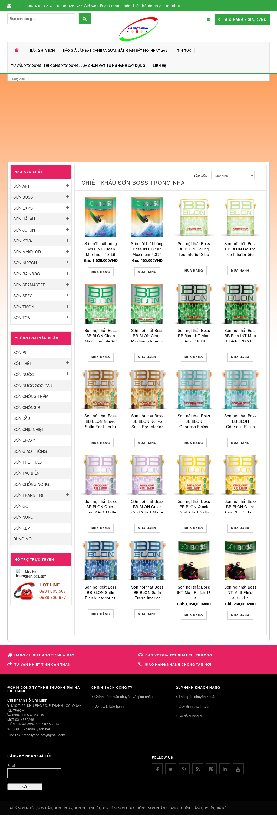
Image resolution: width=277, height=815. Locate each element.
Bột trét (22, 363)
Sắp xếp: (201, 175)
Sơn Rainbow (26, 273)
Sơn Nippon (25, 262)
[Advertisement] (138, 122)
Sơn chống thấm (30, 396)
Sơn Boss (23, 197)
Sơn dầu (21, 418)
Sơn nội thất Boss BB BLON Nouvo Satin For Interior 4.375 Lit (147, 424)
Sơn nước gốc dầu (32, 385)
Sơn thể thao (27, 462)
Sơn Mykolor (27, 252)
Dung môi (23, 539)
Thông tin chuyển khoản (197, 696)
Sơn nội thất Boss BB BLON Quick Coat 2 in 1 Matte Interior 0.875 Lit (100, 509)
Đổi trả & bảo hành (109, 706)
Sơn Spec (22, 295)
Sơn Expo (23, 208)
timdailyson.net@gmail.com (43, 734)
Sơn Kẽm (22, 528)
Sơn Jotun (24, 230)
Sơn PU (20, 352)
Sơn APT (21, 186)
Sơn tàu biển (26, 473)
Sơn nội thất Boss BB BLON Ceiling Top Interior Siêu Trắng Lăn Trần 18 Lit (194, 254)
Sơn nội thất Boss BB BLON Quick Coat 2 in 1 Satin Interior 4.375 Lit (240, 509)
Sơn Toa (21, 317)
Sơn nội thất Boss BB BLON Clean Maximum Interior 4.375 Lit (147, 338)
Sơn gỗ (20, 506)
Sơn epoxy (24, 440)
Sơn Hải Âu (24, 219)
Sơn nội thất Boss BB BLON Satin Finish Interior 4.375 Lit (147, 595)
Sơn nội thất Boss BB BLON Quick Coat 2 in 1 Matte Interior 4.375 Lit (147, 509)
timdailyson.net (38, 728)
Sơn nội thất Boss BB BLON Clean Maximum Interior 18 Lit (100, 338)
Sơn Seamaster (29, 285)
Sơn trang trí (28, 495)
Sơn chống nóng (31, 484)
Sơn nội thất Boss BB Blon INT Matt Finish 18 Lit (194, 336)
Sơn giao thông (30, 451)
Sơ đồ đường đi (190, 715)
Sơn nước (23, 374)
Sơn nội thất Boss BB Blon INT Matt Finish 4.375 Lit (240, 336)
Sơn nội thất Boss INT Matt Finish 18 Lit (194, 592)
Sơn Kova (22, 240)
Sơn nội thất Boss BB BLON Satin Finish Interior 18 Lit (100, 595)
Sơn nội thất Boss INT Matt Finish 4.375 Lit (240, 592)
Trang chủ (17, 79)
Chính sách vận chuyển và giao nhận (123, 696)
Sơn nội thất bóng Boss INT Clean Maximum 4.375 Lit (147, 251)
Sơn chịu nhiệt (28, 429)
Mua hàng (100, 272)
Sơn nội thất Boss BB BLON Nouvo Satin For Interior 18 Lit (100, 424)
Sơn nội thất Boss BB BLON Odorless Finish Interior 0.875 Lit (194, 424)
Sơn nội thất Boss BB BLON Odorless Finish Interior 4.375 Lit (240, 424)
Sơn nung (23, 517)
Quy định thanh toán (194, 706)
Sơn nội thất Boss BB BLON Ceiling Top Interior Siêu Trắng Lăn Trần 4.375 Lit (240, 254)
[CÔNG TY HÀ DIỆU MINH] (138, 28)
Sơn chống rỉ (27, 407)
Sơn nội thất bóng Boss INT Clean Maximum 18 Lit (100, 249)
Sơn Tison (23, 306)
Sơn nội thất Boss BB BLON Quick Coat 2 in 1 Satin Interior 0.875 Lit (194, 509)
